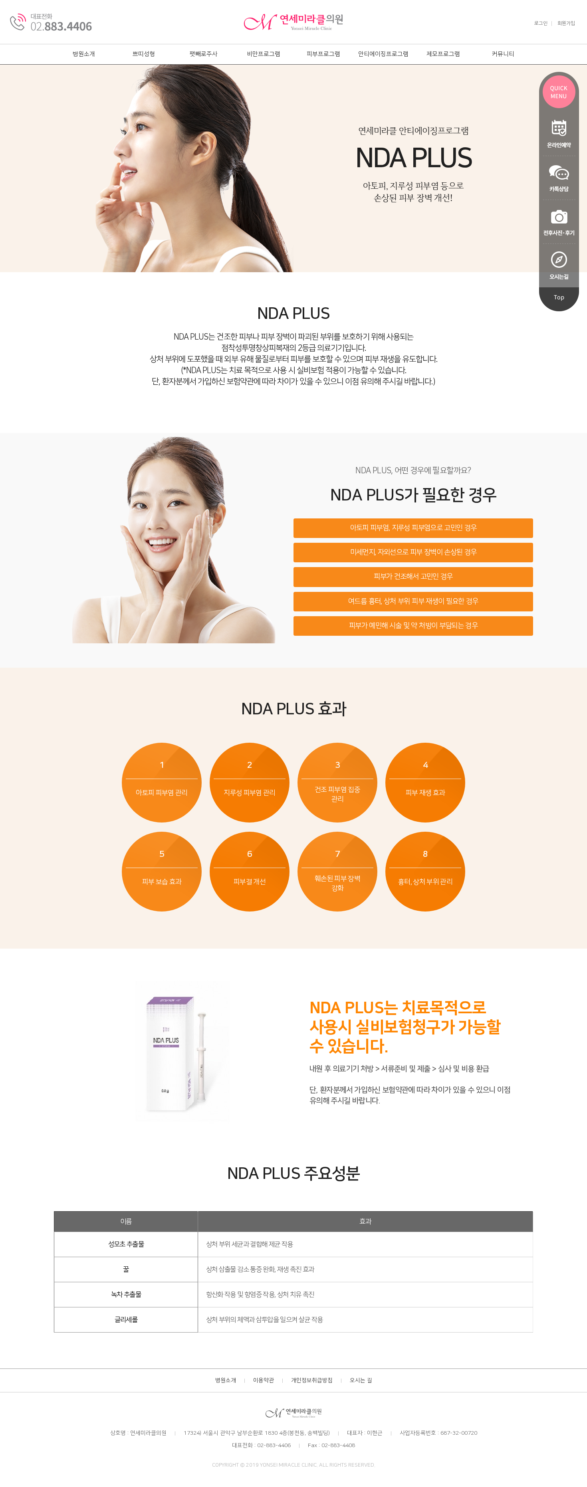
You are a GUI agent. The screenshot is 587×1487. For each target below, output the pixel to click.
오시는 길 (361, 1380)
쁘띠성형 (144, 54)
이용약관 (263, 1380)
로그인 (540, 23)
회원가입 (566, 23)
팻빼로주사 (204, 54)
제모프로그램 (443, 54)
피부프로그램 (323, 54)
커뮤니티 (503, 54)
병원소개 (84, 54)
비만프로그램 (263, 54)
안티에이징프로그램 (383, 54)
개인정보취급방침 (312, 1380)
